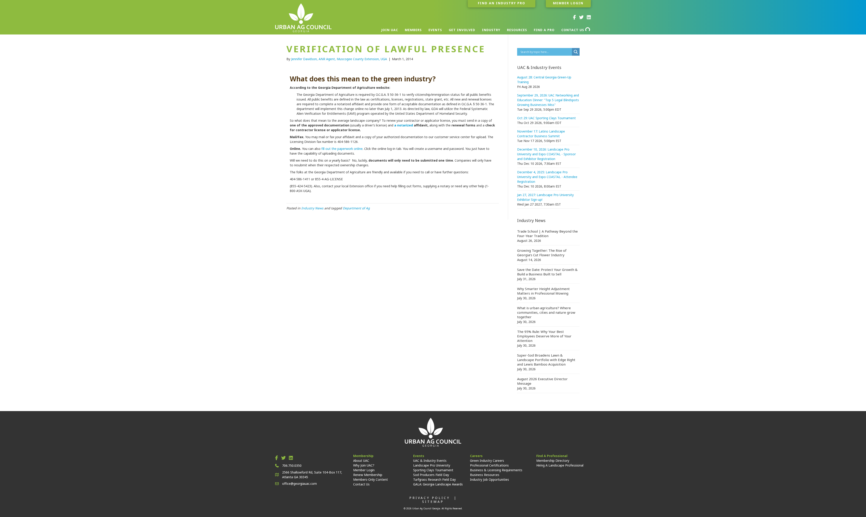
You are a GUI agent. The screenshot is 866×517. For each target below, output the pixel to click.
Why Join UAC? (363, 465)
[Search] (588, 29)
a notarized (404, 125)
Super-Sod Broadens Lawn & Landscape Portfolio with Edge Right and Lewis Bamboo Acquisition (546, 359)
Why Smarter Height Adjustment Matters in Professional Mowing (543, 290)
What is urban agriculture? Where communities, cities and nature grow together (546, 312)
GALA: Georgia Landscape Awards (438, 484)
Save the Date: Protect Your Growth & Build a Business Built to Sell (547, 271)
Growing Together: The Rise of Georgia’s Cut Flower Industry (542, 252)
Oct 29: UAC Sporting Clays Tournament (546, 118)
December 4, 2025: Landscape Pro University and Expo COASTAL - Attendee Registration (547, 177)
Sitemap (433, 501)
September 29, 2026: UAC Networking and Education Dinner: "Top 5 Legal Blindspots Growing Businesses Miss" (548, 100)
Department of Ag (356, 208)
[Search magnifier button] (576, 52)
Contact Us (361, 484)
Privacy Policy (429, 498)
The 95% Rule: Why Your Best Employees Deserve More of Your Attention (544, 336)
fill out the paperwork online (342, 148)
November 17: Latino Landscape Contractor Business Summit (541, 133)
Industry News (312, 208)
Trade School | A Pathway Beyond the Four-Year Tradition (547, 233)
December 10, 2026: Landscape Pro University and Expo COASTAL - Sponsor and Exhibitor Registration (546, 154)
